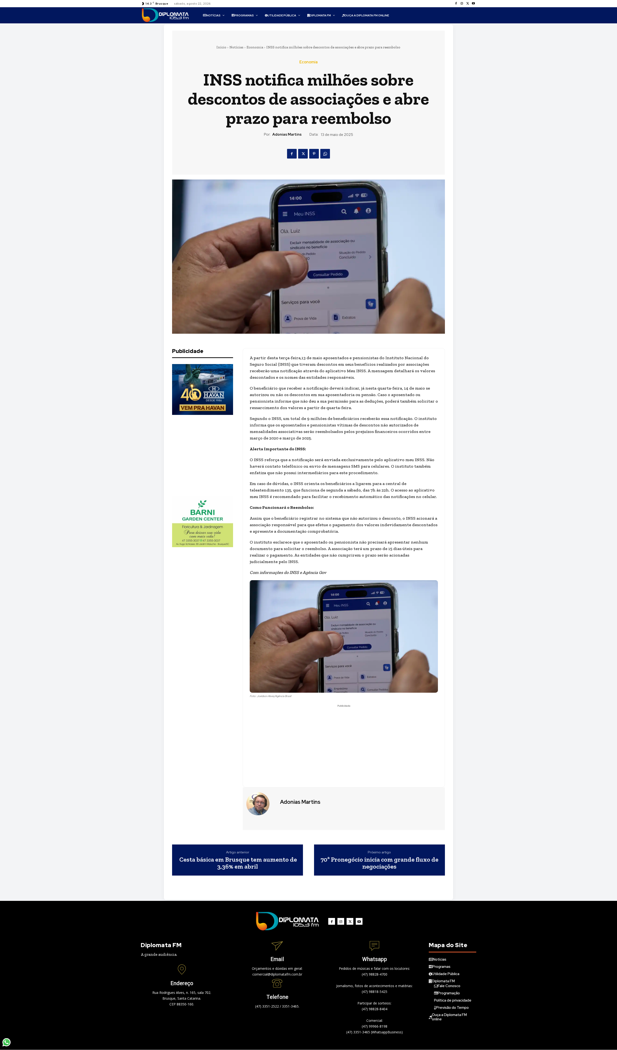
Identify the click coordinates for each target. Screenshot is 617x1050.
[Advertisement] (208, 455)
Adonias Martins (287, 134)
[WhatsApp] (325, 154)
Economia (255, 47)
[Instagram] (462, 4)
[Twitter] (467, 4)
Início (221, 47)
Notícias (236, 47)
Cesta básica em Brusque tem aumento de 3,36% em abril (237, 863)
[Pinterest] (314, 154)
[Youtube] (473, 4)
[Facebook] (456, 4)
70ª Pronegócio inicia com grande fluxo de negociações (379, 863)
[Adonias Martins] (260, 803)
